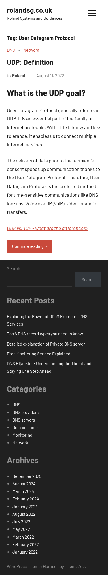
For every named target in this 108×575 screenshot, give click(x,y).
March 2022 (23, 536)
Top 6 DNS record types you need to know (45, 333)
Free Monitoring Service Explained (38, 353)
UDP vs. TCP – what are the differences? (47, 228)
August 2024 (23, 483)
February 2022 (25, 544)
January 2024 (25, 506)
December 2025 (26, 476)
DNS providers (25, 412)
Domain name (25, 427)
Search (13, 268)
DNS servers (23, 419)
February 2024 (25, 498)
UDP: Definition (30, 62)
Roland (18, 75)
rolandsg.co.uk (29, 10)
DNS (11, 50)
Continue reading (28, 246)
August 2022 (23, 514)
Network (31, 50)
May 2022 (21, 529)
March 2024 (23, 491)
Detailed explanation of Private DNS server (46, 343)
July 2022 (21, 521)
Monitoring (22, 434)
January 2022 (25, 551)
